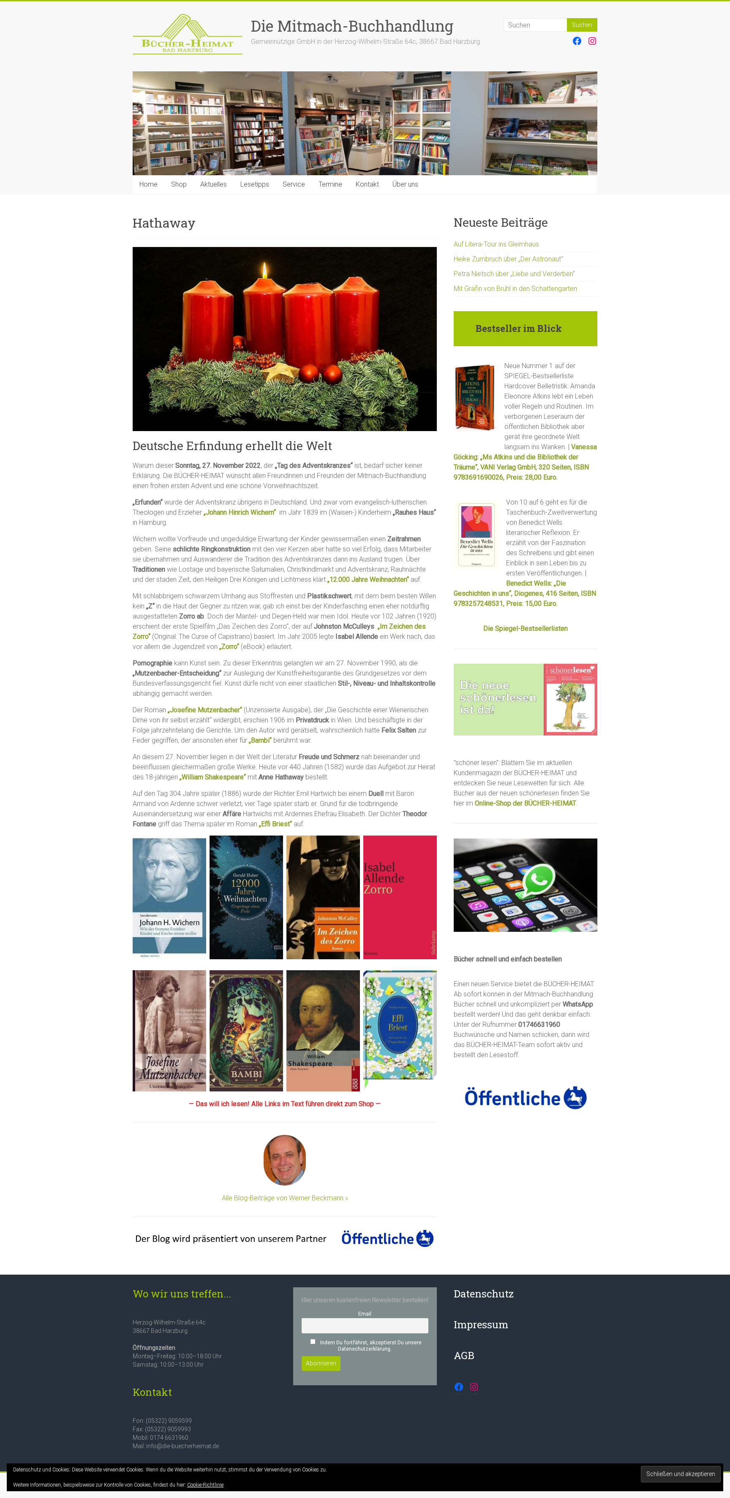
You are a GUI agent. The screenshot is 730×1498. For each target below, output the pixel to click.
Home (148, 184)
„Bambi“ (260, 740)
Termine (330, 184)
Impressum (481, 1324)
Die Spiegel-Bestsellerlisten (525, 628)
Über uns (405, 184)
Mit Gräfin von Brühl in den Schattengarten (515, 289)
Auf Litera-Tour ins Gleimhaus (496, 244)
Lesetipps (254, 184)
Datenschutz (484, 1293)
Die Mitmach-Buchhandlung (352, 26)
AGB (464, 1355)
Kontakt (367, 184)
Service (294, 184)
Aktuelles (213, 184)
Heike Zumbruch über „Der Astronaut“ (508, 259)
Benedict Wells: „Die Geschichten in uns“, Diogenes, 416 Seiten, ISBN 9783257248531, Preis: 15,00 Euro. (525, 593)
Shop (179, 184)
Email (364, 1314)
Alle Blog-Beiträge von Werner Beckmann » (285, 1198)
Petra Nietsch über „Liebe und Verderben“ (514, 274)
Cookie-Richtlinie (205, 1485)
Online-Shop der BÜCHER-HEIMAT (525, 803)
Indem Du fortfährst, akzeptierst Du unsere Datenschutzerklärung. (370, 1345)
